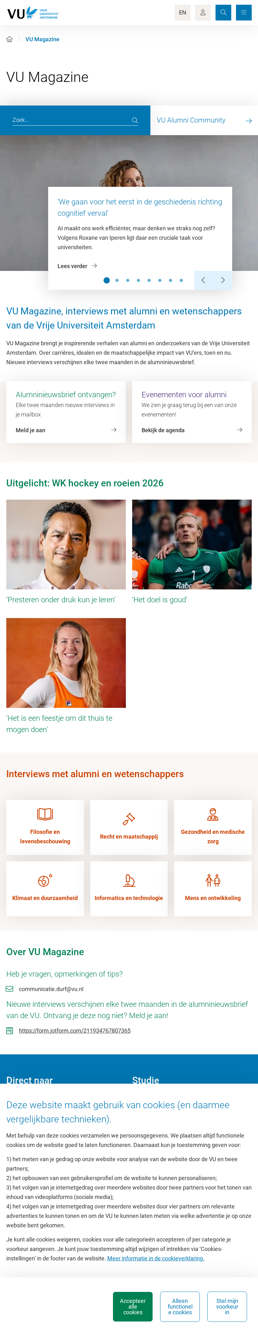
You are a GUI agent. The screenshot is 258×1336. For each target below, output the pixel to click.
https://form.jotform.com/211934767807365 (75, 1030)
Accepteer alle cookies (133, 1307)
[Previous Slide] (203, 280)
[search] (135, 120)
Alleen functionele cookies (180, 1307)
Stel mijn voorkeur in (227, 1307)
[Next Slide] (222, 280)
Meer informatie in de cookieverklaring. (156, 1258)
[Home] (9, 39)
